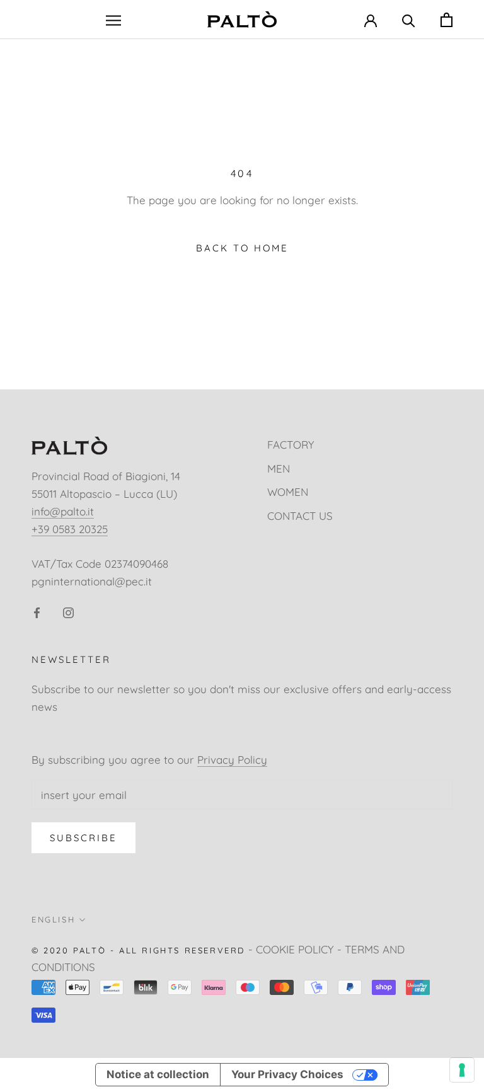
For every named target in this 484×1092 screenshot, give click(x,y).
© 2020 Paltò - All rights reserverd (138, 950)
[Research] (408, 19)
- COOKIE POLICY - (295, 949)
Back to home (242, 248)
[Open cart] (446, 20)
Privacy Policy (232, 759)
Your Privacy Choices (287, 1074)
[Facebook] (37, 612)
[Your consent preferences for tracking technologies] (462, 1070)
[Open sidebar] (113, 19)
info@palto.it (63, 511)
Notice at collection (158, 1074)
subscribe (83, 838)
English (53, 919)
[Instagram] (68, 612)
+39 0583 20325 (70, 529)
